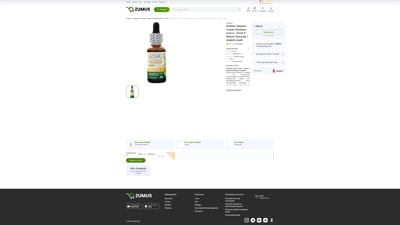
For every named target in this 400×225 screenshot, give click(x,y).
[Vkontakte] (259, 220)
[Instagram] (246, 220)
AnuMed (229, 23)
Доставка (147, 2)
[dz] (265, 220)
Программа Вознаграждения (206, 208)
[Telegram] (253, 220)
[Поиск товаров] (174, 9)
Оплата (154, 2)
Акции (128, 2)
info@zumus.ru (264, 198)
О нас (197, 198)
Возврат (168, 205)
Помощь (168, 208)
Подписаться (268, 32)
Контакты (162, 2)
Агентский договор (232, 215)
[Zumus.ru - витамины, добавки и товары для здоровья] (138, 9)
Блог (140, 2)
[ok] (271, 220)
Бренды (134, 2)
